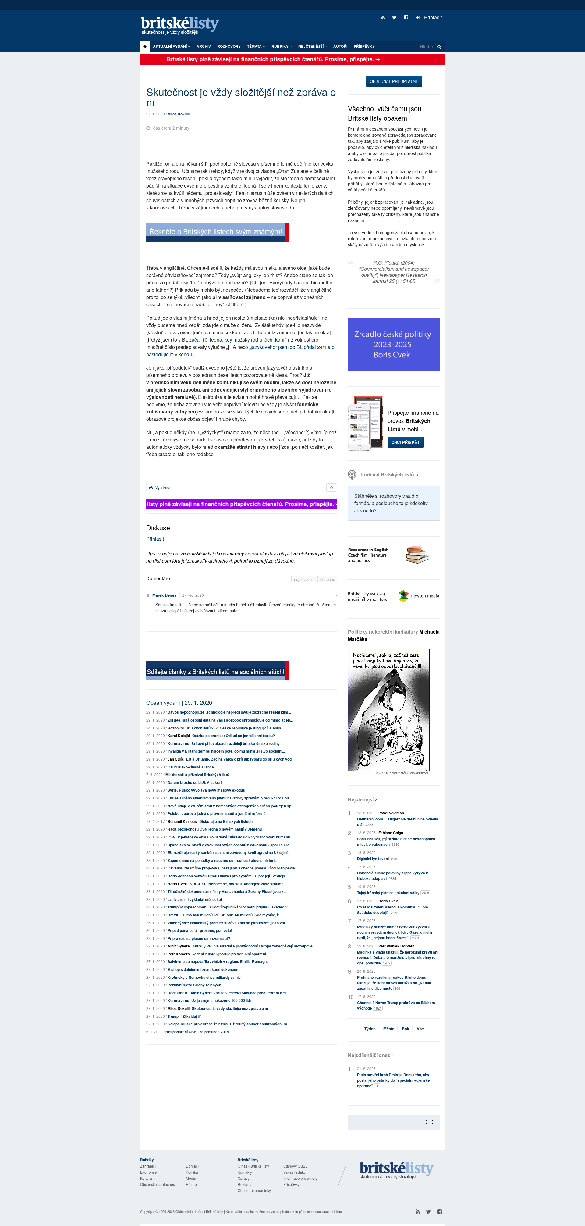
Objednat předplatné (394, 81)
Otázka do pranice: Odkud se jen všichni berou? (233, 735)
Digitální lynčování (377, 858)
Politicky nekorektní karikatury (394, 635)
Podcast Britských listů (387, 474)
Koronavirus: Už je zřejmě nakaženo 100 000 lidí (209, 1000)
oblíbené (327, 579)
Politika (192, 1172)
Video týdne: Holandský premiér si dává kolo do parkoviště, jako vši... (228, 923)
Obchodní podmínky (254, 1190)
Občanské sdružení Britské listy (199, 1211)
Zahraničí (148, 1165)
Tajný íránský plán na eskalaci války (393, 892)
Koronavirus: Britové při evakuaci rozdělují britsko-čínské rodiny (224, 743)
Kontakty (245, 1172)
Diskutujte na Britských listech (226, 821)
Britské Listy (397, 1171)
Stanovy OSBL (295, 1165)
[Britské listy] (217, 233)
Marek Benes (164, 595)
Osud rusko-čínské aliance (191, 767)
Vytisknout (163, 487)
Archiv (204, 46)
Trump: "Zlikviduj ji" (184, 1016)
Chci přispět (406, 442)
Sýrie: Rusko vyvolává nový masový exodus (206, 790)
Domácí (192, 1165)
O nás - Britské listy (253, 1165)
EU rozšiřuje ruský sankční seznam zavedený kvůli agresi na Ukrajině (228, 852)
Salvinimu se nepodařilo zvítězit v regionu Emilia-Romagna (218, 961)
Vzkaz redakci (295, 1172)
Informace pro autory (300, 1178)
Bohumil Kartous (182, 821)
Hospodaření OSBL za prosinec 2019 (197, 1032)
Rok (405, 1028)
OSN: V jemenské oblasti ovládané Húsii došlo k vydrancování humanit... (230, 837)
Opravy (244, 1178)
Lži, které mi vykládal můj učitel (195, 899)
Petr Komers (179, 954)
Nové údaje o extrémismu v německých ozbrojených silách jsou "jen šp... (231, 806)
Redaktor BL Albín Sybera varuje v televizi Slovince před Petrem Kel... (228, 993)
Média (191, 1178)
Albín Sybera (179, 946)
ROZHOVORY (229, 46)
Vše (420, 1028)
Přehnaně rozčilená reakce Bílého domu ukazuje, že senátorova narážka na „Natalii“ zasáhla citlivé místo (395, 983)
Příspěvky (364, 46)
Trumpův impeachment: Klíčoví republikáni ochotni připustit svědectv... (229, 907)
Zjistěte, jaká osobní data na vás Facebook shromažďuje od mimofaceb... (230, 720)
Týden (370, 1028)
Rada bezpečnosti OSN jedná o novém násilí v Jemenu (215, 829)
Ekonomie (148, 1172)
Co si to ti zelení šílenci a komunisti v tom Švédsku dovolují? (392, 909)
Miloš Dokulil (179, 114)
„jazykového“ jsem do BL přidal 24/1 (287, 346)
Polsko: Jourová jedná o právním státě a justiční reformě (217, 813)
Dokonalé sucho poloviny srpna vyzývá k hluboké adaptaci (392, 875)
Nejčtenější (361, 799)
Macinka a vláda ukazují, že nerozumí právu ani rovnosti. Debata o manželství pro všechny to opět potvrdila (397, 957)
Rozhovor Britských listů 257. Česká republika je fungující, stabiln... (226, 728)
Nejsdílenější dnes (369, 1055)
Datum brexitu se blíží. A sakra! (195, 782)
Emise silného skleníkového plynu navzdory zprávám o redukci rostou (228, 798)
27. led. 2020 (193, 595)
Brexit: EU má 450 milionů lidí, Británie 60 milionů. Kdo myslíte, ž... (225, 915)
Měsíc (388, 1028)
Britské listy (182, 26)
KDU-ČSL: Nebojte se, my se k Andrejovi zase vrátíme (237, 884)
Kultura (146, 1178)
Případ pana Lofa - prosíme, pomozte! (200, 930)
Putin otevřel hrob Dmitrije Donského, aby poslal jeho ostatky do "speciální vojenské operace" (393, 1080)
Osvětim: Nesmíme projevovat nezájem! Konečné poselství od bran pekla (231, 868)
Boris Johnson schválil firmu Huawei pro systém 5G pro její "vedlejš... (228, 876)
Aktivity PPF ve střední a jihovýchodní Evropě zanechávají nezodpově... (253, 946)
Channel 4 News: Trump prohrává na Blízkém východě (396, 1005)
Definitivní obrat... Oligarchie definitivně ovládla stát (397, 821)
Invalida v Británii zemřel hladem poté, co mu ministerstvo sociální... (226, 751)
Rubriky (280, 46)
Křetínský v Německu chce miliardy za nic (204, 977)
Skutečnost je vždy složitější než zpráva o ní (230, 1008)
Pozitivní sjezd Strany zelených (194, 985)
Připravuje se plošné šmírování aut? (199, 938)
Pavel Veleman (391, 813)
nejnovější (303, 579)
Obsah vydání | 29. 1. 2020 (179, 702)
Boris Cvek (177, 884)
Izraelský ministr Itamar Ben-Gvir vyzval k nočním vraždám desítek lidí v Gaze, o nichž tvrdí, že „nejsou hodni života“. (394, 932)
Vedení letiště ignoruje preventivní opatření (229, 954)
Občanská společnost (158, 1184)
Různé (191, 1184)
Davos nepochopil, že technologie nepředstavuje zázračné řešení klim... (229, 712)
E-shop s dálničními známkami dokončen (203, 969)
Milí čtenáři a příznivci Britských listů (197, 774)
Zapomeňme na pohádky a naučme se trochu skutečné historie (222, 860)
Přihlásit (432, 17)
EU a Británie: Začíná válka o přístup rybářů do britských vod (239, 759)
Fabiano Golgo (390, 832)
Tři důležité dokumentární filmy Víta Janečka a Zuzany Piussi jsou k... (227, 891)
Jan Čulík (176, 759)
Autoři (340, 46)
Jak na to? (365, 510)
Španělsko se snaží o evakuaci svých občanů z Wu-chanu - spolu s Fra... (230, 845)
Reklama (245, 1184)
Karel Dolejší (179, 735)
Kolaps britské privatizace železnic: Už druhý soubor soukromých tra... (229, 1024)
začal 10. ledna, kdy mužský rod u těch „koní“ (237, 339)
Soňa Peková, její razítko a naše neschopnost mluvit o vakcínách (396, 841)
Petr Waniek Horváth (396, 946)
